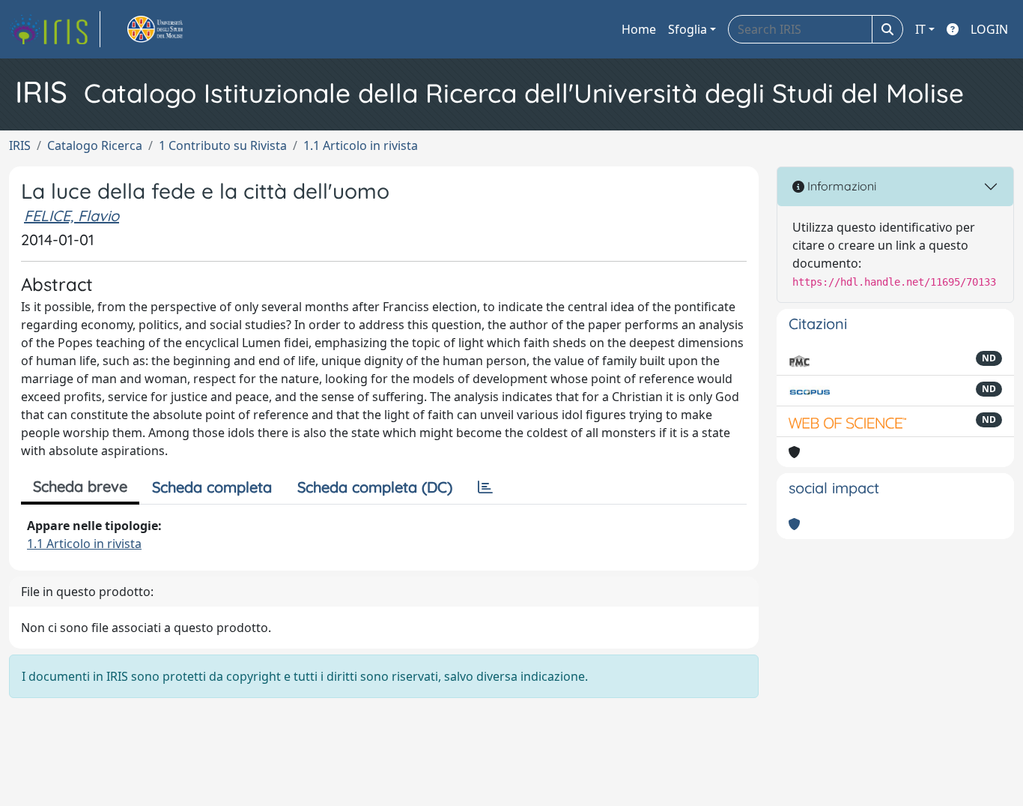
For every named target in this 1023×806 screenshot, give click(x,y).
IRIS (20, 145)
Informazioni (840, 185)
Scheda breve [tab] (80, 486)
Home (639, 29)
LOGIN (989, 29)
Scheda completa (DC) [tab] (374, 487)
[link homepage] (54, 29)
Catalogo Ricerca (94, 145)
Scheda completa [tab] (212, 487)
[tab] (485, 487)
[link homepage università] (172, 29)
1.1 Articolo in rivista (360, 145)
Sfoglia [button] (687, 29)
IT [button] (920, 29)
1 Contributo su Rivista (223, 145)
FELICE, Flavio (71, 215)
